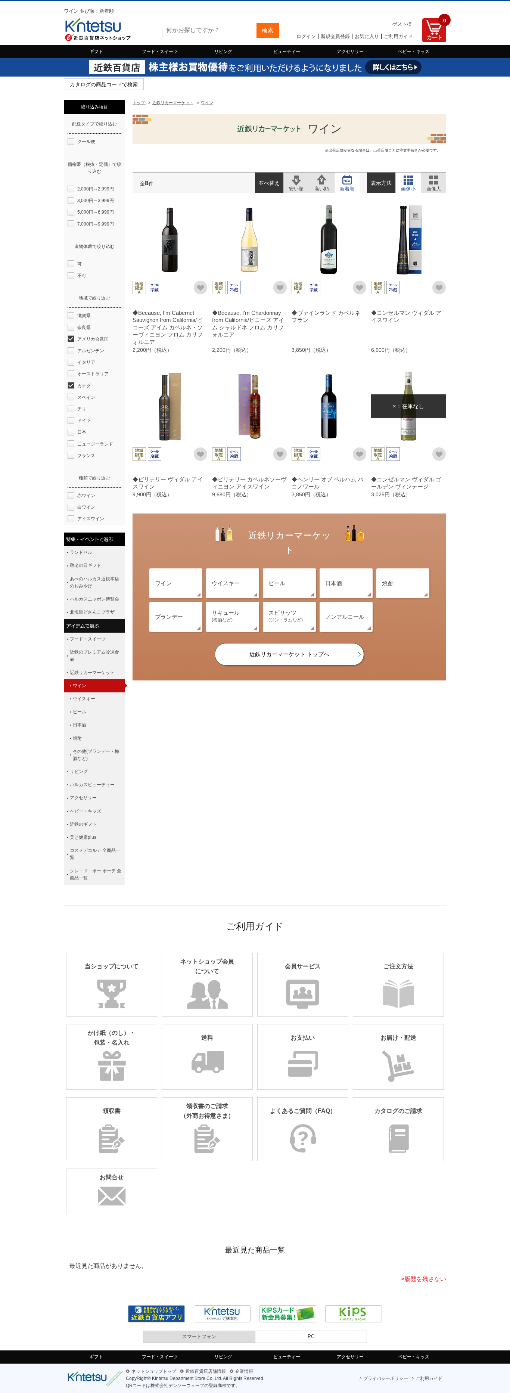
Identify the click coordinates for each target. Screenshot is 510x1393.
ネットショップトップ (153, 1371)
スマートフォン (199, 1336)
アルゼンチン (90, 350)
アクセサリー (350, 51)
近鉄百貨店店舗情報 (206, 1371)
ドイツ (84, 420)
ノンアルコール (344, 617)
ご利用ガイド (398, 36)
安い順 (296, 179)
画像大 (433, 179)
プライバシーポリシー (385, 1378)
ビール (276, 583)
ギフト (96, 51)
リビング (223, 51)
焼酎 (387, 583)
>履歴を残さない (423, 1279)
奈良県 (84, 327)
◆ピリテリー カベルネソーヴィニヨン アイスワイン (249, 483)
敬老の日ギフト (85, 565)
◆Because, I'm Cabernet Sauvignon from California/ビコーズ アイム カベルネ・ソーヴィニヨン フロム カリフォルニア (168, 327)
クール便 (86, 141)
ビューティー (286, 51)
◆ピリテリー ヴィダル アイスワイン (168, 483)
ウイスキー (226, 583)
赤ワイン (86, 495)
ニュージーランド (95, 444)
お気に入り (367, 36)
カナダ (84, 385)
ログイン (306, 36)
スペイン (86, 397)
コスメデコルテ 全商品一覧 (95, 854)
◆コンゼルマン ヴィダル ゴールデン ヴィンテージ (406, 483)
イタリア (86, 362)
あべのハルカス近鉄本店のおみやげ (94, 582)
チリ (81, 409)
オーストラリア (93, 373)
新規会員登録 (335, 36)
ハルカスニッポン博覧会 (94, 599)
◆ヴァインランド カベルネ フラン (326, 316)
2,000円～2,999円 (95, 189)
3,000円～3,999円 (95, 200)
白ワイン (86, 507)
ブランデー (169, 617)
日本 (81, 432)
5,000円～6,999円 (95, 212)
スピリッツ (285, 616)
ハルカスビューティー (92, 784)
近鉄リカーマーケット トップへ (289, 654)
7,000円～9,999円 (95, 224)
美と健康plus (83, 837)
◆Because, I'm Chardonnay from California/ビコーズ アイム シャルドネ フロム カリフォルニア (248, 324)
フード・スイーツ (160, 51)
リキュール (226, 616)
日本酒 (333, 583)
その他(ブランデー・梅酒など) (96, 755)
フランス (86, 455)
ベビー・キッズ (413, 51)
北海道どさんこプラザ (92, 612)
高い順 (321, 179)
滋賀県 (84, 315)
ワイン (163, 583)
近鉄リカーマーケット (92, 672)
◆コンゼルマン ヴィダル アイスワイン (406, 316)
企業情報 (244, 1371)
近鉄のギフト (83, 824)
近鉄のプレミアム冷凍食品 (94, 655)
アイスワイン (90, 518)
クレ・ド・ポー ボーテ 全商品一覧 (95, 874)
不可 (81, 275)
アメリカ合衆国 (93, 339)
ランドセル (81, 552)
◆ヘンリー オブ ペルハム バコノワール (327, 483)
